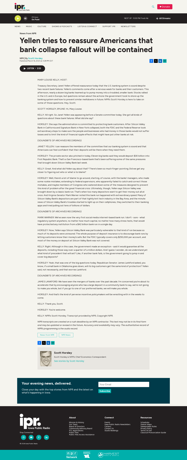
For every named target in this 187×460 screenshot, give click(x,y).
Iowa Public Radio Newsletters (117, 424)
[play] (18, 18)
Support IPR (109, 26)
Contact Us (109, 428)
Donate (166, 6)
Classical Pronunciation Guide (153, 432)
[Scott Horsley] (46, 358)
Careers (108, 426)
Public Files (74, 432)
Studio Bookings (111, 430)
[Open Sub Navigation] (22, 26)
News (17, 26)
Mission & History (76, 422)
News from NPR (28, 33)
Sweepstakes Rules (149, 426)
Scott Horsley (35, 58)
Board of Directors (77, 426)
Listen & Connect (87, 26)
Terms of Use (146, 430)
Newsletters (128, 26)
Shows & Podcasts (62, 26)
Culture (42, 26)
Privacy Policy (146, 428)
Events (107, 422)
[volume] (25, 18)
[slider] (29, 18)
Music (29, 26)
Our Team (73, 424)
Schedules (145, 422)
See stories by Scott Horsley (69, 360)
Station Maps (146, 424)
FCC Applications (76, 430)
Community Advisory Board (80, 428)
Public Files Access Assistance (81, 434)
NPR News (66, 335)
